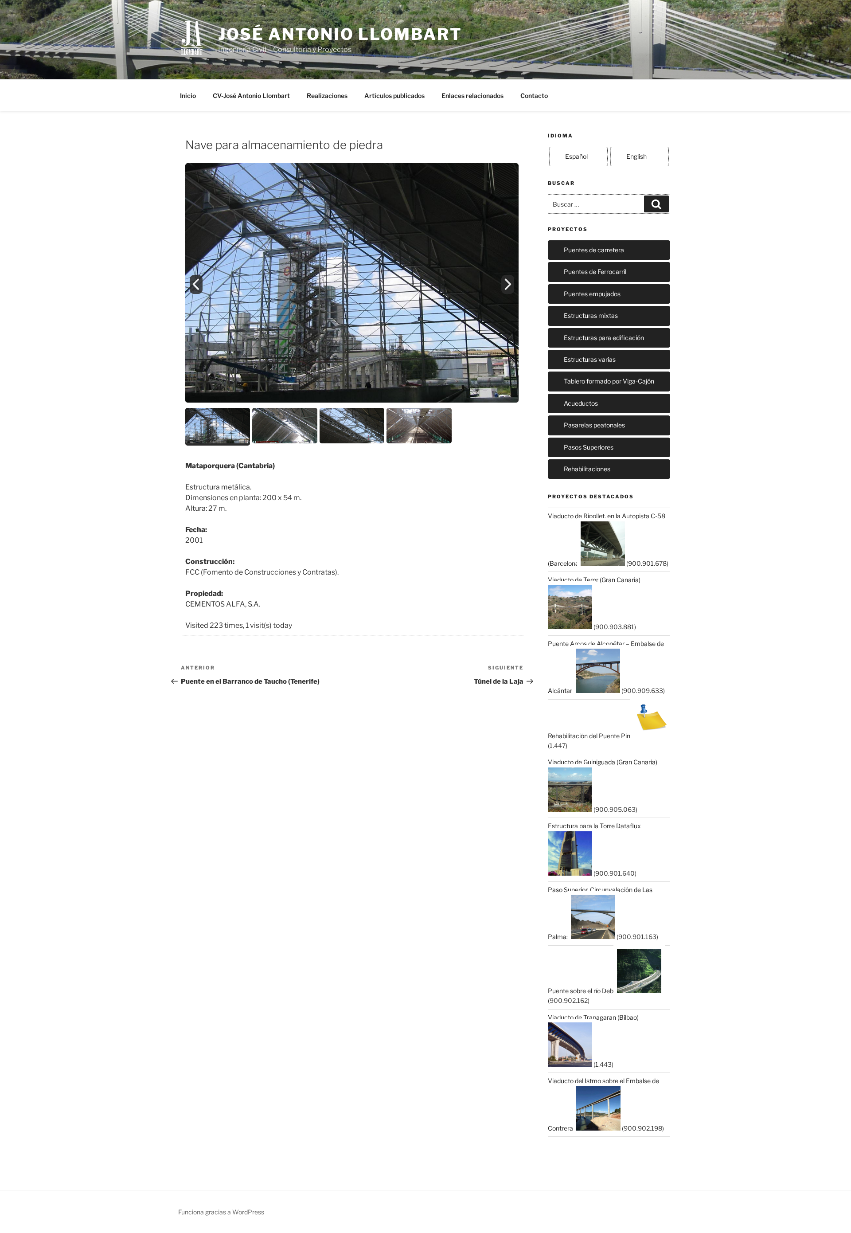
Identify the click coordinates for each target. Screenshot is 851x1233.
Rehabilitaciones (587, 469)
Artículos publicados (394, 95)
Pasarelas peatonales (594, 425)
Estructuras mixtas (591, 315)
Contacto (534, 95)
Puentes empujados (592, 293)
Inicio (188, 95)
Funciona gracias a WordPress (221, 1212)
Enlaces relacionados (472, 95)
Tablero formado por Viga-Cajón (609, 381)
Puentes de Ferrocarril (595, 271)
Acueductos (581, 403)
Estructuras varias (590, 359)
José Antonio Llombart (340, 34)
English (636, 156)
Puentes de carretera (594, 250)
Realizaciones (327, 95)
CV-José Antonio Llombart (251, 95)
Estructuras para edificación (604, 337)
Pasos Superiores (588, 447)
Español (576, 156)
